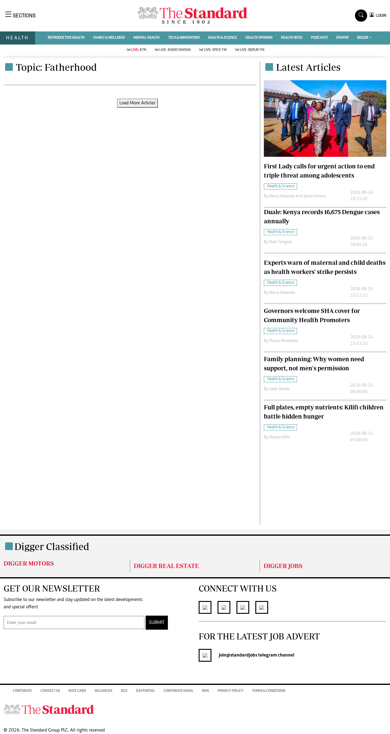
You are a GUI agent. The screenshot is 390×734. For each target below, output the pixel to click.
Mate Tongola (280, 242)
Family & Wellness (109, 38)
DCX (124, 691)
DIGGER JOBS (283, 565)
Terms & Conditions (268, 691)
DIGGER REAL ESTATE (166, 565)
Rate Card (77, 691)
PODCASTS (319, 38)
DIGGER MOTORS (29, 563)
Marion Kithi (279, 437)
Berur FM (252, 50)
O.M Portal (145, 691)
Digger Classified (51, 546)
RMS (205, 691)
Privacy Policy (230, 691)
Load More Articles (137, 103)
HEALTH (17, 38)
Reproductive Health (66, 38)
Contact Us (50, 691)
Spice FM (215, 50)
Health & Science (222, 38)
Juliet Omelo (279, 389)
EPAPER (342, 38)
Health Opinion (259, 38)
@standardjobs (241, 655)
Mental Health (146, 38)
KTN (138, 50)
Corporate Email (178, 691)
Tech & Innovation (184, 38)
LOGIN (380, 15)
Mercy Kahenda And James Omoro (297, 196)
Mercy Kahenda (282, 293)
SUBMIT (157, 622)
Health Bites (292, 38)
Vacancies (103, 691)
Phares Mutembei (283, 341)
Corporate (22, 691)
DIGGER (363, 38)
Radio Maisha (175, 50)
